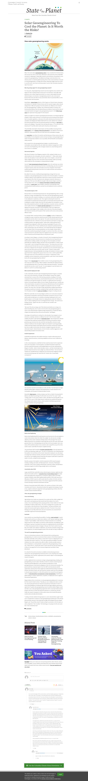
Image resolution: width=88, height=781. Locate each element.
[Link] (44, 680)
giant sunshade (54, 517)
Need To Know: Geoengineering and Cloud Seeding (30, 638)
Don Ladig (39, 709)
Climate (27, 19)
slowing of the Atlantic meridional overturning (50, 182)
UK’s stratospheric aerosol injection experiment (44, 384)
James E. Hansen (32, 618)
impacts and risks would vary (44, 205)
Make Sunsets (33, 394)
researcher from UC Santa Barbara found (48, 474)
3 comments (28, 36)
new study (59, 122)
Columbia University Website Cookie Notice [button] (50, 779)
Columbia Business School (41, 616)
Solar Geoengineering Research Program (38, 164)
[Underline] (34, 680)
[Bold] (31, 680)
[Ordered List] (37, 680)
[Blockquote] (41, 680)
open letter (29, 135)
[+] (47, 680)
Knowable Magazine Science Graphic (45, 69)
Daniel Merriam (42, 753)
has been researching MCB (46, 449)
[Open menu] (79, 2)
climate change (31, 616)
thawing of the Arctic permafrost (42, 130)
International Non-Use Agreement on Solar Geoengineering (42, 574)
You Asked (27, 662)
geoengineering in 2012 (41, 73)
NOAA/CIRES (49, 430)
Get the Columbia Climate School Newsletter (44, 766)
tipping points (28, 130)
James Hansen (34, 102)
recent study (34, 184)
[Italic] (32, 680)
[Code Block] (42, 680)
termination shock (45, 318)
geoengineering (57, 616)
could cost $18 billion (42, 291)
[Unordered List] (39, 680)
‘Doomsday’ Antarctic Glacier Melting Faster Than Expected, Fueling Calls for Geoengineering (57, 640)
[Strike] (36, 680)
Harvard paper (34, 261)
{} (45, 680)
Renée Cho (29, 33)
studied (49, 215)
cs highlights (50, 616)
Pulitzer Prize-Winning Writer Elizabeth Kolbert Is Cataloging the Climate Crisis (44, 639)
